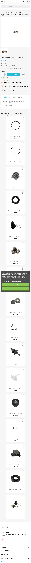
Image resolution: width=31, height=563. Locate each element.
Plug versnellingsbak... (15, 439)
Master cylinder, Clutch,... (15, 363)
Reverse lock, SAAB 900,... (15, 388)
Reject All (15, 285)
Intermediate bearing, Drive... (15, 211)
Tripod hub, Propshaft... (15, 261)
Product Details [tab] (17, 97)
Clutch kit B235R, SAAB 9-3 (15, 312)
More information (6, 281)
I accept (15, 289)
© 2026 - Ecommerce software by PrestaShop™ (13, 561)
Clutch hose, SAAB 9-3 (15, 337)
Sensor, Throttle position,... (15, 464)
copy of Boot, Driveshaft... (15, 236)
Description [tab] (7, 97)
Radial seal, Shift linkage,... (15, 489)
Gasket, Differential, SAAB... (15, 136)
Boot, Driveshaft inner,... (15, 515)
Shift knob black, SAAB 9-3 (15, 413)
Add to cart (13, 74)
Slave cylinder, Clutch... (15, 187)
